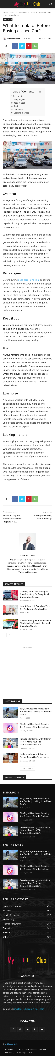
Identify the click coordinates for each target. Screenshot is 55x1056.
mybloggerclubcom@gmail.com (29, 1008)
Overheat (17, 96)
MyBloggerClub (11, 1044)
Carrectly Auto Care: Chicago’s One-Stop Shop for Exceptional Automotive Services (34, 594)
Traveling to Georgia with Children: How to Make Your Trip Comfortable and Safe (35, 742)
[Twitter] (22, 46)
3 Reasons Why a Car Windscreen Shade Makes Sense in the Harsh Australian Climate (35, 623)
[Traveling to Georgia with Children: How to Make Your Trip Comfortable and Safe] (10, 743)
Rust (16, 106)
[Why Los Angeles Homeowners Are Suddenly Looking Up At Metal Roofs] (10, 712)
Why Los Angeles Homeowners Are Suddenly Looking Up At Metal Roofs (35, 712)
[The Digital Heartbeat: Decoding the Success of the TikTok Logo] (10, 728)
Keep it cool (19, 103)
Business (13, 12)
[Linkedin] (27, 1029)
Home (5, 12)
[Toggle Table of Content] (39, 92)
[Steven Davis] (5, 38)
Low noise (18, 109)
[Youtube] (42, 1029)
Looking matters (21, 113)
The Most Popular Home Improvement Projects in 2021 (12, 518)
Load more (26, 768)
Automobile (24, 12)
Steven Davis (14, 38)
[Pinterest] (29, 46)
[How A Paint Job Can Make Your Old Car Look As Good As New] (10, 610)
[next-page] (9, 635)
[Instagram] (20, 1029)
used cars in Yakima (28, 279)
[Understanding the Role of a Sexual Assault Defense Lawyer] (10, 758)
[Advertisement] (28, 667)
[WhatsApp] (35, 46)
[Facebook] (15, 46)
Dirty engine (19, 99)
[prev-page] (5, 635)
